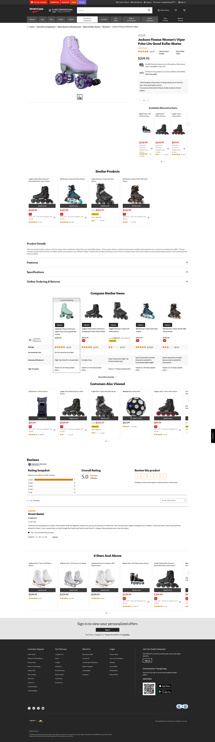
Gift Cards (31, 678)
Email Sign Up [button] (137, 2)
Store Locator (32, 674)
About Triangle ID (87, 666)
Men (42, 19)
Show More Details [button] (106, 377)
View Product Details (164, 52)
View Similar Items (180, 52)
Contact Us (31, 682)
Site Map (112, 662)
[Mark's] (74, 2)
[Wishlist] (176, 10)
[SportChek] (65, 2)
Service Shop (31, 662)
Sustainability (86, 670)
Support (149, 2)
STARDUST (32, 518)
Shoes (61, 19)
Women (32, 19)
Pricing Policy (114, 670)
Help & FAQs (31, 670)
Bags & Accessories (131, 19)
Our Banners (59, 682)
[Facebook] (29, 708)
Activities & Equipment (87, 19)
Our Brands (85, 658)
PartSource (58, 666)
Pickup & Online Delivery (35, 658)
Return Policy (114, 674)
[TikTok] (33, 708)
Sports (71, 19)
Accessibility (113, 666)
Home (32, 27)
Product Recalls (32, 686)
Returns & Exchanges (34, 666)
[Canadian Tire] (54, 2)
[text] (145, 155)
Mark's (57, 658)
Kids (51, 19)
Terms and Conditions (116, 658)
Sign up (147, 661)
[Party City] (82, 2)
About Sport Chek (87, 654)
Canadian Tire (59, 654)
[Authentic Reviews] (37, 464)
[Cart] (184, 10)
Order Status (164, 10)
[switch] (32, 340)
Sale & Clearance (149, 19)
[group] (42, 213)
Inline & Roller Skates (91, 27)
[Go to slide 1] (79, 97)
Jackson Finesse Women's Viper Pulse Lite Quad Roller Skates (161, 41)
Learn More (147, 678)
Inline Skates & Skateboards (69, 27)
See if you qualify (151, 74)
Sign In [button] (183, 2)
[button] (149, 10)
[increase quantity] (148, 100)
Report (55, 537)
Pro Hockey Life (60, 670)
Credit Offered (123, 2)
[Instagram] (38, 708)
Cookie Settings (32, 690)
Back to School (180, 19)
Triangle (57, 662)
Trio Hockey (58, 678)
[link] (147, 51)
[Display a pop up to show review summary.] (151, 154)
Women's (106, 27)
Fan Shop (116, 19)
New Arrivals (165, 19)
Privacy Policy (114, 654)
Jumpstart (85, 674)
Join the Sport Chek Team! (90, 662)
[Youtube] (43, 708)
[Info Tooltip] (151, 148)
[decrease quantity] (140, 100)
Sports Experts (59, 674)
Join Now (125, 635)
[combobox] (175, 500)
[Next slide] (188, 123)
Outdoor (104, 19)
